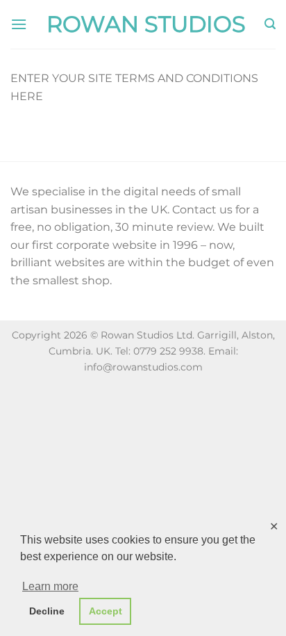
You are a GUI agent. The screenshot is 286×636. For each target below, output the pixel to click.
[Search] (270, 24)
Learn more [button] (50, 586)
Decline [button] (47, 611)
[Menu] (18, 24)
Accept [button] (105, 611)
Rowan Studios (146, 24)
